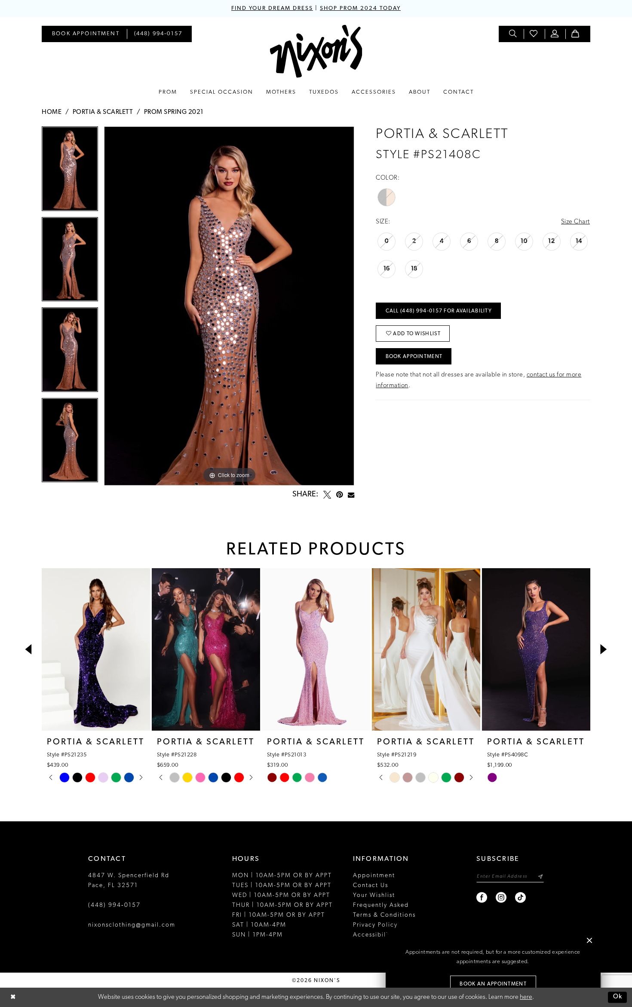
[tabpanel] (70, 171)
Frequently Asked (381, 905)
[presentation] (96, 649)
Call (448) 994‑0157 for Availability (439, 311)
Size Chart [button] (575, 222)
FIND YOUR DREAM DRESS (272, 8)
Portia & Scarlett (103, 112)
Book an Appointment (493, 984)
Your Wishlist (374, 895)
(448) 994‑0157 (114, 905)
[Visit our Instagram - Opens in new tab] (501, 897)
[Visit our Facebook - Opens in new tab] (482, 897)
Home (51, 112)
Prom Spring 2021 (174, 112)
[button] (555, 34)
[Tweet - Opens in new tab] (327, 495)
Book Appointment (414, 356)
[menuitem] (86, 34)
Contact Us (370, 885)
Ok (618, 997)
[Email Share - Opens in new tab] (351, 495)
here (526, 997)
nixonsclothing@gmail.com (131, 925)
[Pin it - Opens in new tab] (339, 495)
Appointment (374, 875)
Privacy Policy (375, 925)
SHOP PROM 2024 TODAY (360, 8)
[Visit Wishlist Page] (534, 34)
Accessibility (373, 935)
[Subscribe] (540, 876)
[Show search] (513, 34)
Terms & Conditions (384, 915)
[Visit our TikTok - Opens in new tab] (521, 897)
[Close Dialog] (13, 997)
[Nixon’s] (316, 51)
